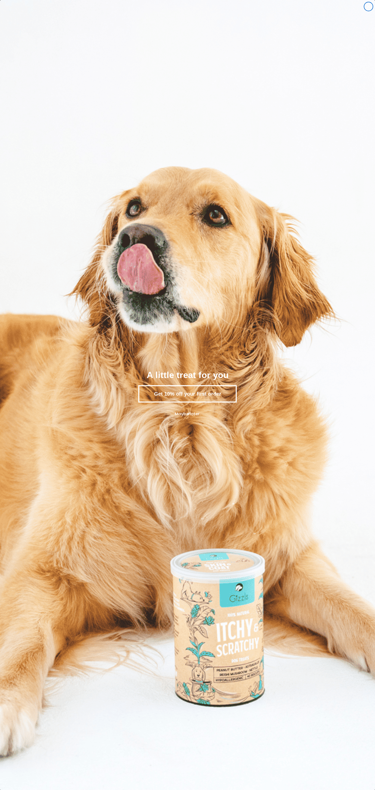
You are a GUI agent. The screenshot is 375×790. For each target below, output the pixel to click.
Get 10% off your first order (187, 394)
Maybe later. (188, 414)
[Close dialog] (368, 6)
